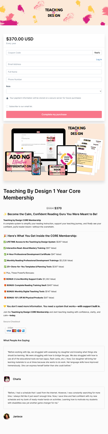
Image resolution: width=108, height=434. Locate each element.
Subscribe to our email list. (21, 106)
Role (8, 86)
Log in (99, 59)
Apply (97, 52)
